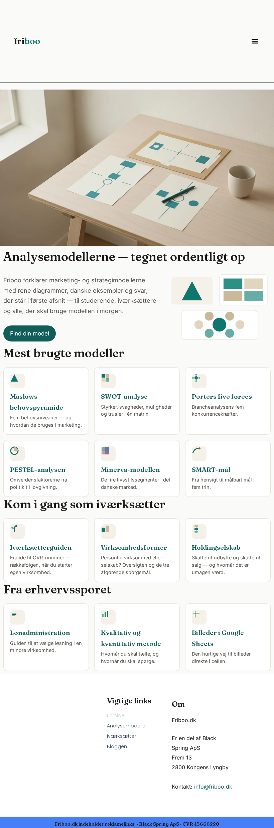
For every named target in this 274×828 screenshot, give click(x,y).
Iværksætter (121, 736)
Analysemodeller (127, 725)
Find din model (29, 333)
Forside (115, 715)
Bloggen (117, 746)
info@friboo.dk (213, 786)
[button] (254, 41)
